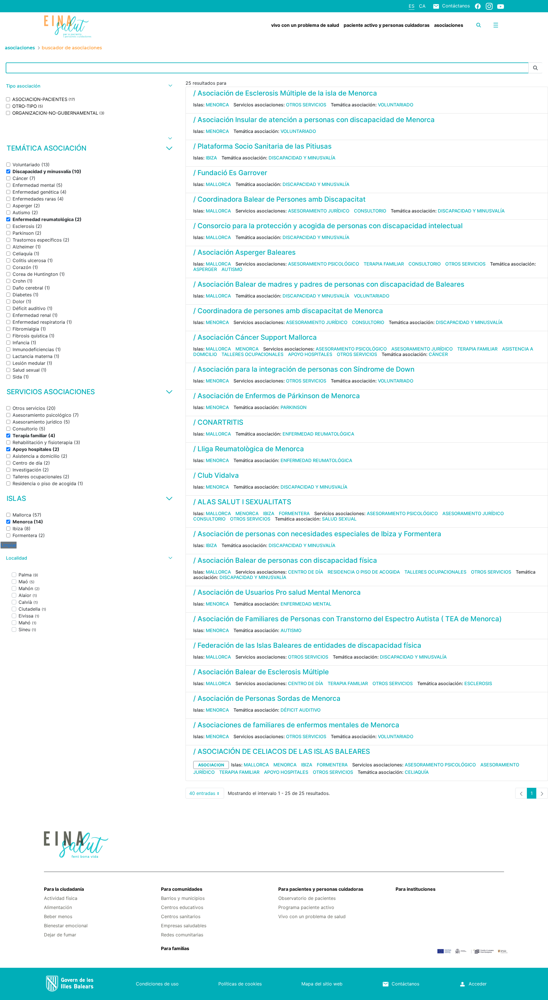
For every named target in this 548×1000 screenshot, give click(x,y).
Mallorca (218, 184)
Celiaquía (417, 772)
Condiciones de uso (157, 984)
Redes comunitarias (182, 935)
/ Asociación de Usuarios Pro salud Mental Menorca (277, 592)
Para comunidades (181, 889)
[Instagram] (489, 6)
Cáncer (438, 354)
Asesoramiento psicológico (323, 264)
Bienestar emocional (66, 925)
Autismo (231, 269)
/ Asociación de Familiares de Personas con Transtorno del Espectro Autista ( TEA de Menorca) (347, 619)
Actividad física (60, 898)
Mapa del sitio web (321, 984)
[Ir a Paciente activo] (82, 26)
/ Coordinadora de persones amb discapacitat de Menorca (288, 311)
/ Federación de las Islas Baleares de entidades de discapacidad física (307, 645)
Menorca (217, 105)
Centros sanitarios (180, 916)
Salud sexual (339, 519)
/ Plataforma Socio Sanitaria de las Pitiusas (262, 146)
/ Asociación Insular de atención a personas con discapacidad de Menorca (314, 120)
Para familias (175, 948)
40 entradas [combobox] (206, 794)
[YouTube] (500, 6)
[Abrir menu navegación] (496, 25)
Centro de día (305, 572)
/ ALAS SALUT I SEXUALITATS (242, 502)
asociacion (211, 764)
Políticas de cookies (240, 984)
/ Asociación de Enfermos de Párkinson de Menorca (276, 396)
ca (422, 6)
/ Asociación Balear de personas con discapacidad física (285, 560)
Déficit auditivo (301, 710)
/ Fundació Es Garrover (230, 173)
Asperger (205, 269)
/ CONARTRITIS (218, 422)
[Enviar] (535, 68)
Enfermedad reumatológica (318, 434)
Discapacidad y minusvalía (302, 158)
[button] (88, 86)
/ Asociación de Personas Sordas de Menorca (267, 698)
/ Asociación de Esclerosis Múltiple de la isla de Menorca (285, 93)
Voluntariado (395, 105)
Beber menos (58, 916)
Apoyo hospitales (310, 354)
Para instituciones (416, 889)
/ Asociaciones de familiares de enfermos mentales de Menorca (296, 725)
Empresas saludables (183, 925)
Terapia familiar (384, 264)
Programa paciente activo (306, 907)
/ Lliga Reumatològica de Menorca (248, 449)
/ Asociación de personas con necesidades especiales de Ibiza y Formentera (317, 534)
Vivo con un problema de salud (312, 916)
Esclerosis (478, 683)
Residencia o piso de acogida (364, 572)
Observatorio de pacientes (307, 898)
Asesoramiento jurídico (318, 211)
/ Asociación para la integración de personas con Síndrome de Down (303, 369)
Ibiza (211, 158)
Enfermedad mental (306, 604)
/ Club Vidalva (216, 475)
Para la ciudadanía (64, 889)
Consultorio (370, 211)
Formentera (294, 513)
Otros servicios (306, 105)
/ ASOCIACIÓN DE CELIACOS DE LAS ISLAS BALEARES (281, 751)
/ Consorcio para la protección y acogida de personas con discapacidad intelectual (328, 226)
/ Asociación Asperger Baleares (244, 252)
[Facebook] (477, 6)
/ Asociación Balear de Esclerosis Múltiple (261, 672)
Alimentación (58, 907)
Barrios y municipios (183, 898)
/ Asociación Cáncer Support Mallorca (255, 337)
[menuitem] (305, 25)
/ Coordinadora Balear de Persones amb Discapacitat (279, 199)
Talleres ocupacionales (252, 354)
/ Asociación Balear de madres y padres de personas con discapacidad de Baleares (328, 284)
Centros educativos (182, 907)
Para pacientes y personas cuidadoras (320, 889)
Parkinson (294, 407)
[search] (479, 25)
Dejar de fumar (60, 935)
